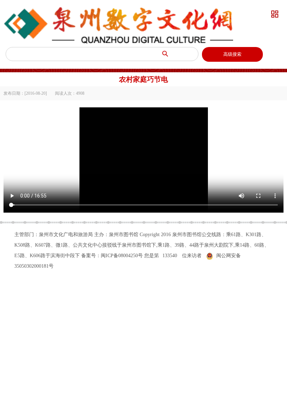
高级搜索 (232, 54)
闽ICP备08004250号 (122, 255)
